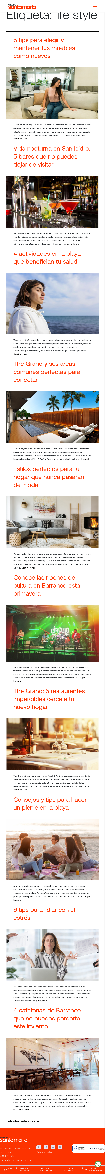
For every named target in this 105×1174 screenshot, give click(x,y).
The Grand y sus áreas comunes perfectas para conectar (46, 371)
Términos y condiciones (46, 1169)
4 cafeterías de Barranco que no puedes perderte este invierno (47, 1018)
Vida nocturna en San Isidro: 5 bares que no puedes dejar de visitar (51, 156)
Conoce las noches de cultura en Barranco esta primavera (46, 585)
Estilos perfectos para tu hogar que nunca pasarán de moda (48, 476)
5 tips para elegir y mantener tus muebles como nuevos (44, 47)
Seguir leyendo (20, 138)
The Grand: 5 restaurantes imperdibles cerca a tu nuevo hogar (49, 698)
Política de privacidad (68, 1169)
